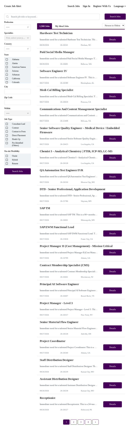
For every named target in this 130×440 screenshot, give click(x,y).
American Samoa (19, 67)
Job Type (8, 119)
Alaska (15, 63)
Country (8, 44)
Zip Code (8, 97)
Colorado (15, 82)
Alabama (15, 59)
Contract (15, 128)
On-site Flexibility (11, 151)
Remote (15, 163)
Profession (8, 22)
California (16, 78)
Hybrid (15, 160)
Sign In (86, 6)
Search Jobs (74, 6)
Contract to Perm (19, 131)
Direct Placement (19, 135)
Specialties (8, 33)
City (6, 86)
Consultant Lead (18, 124)
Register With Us (102, 6)
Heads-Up (16, 139)
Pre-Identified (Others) (17, 144)
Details (112, 39)
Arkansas (16, 74)
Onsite (14, 156)
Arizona (15, 71)
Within (7, 108)
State (6, 54)
